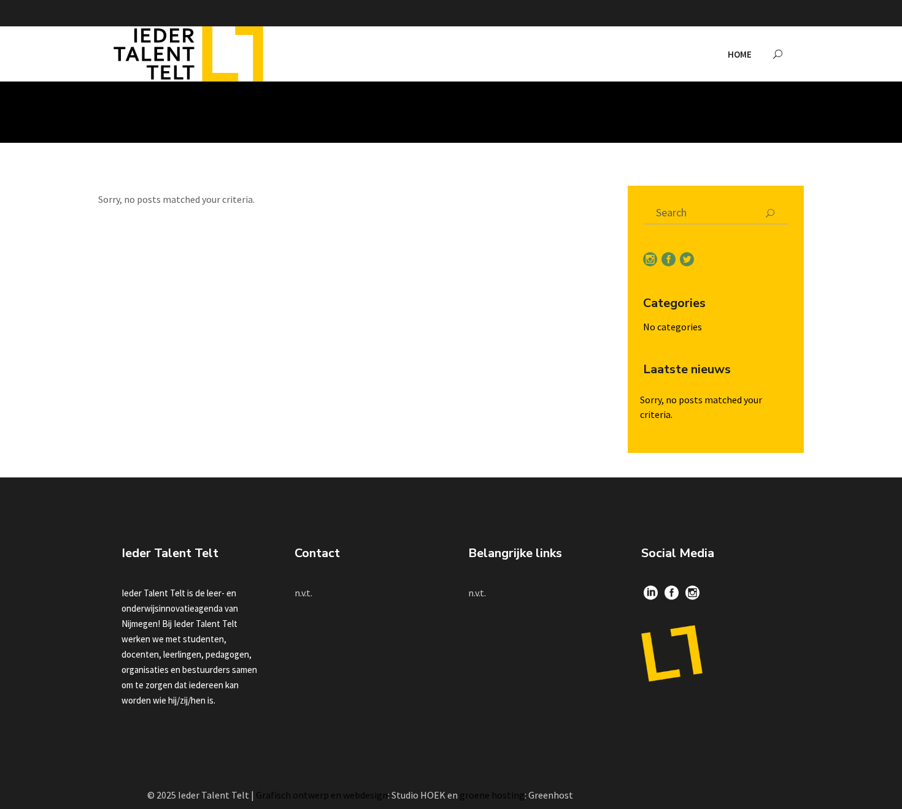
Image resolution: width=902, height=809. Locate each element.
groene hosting (492, 795)
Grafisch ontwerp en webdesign (322, 795)
